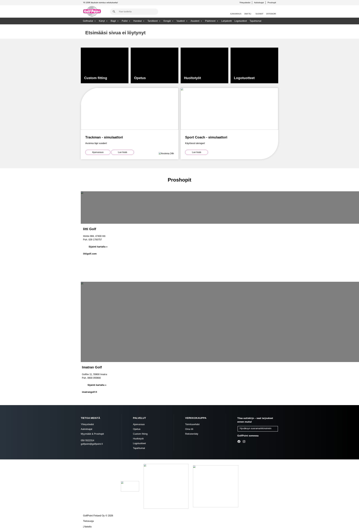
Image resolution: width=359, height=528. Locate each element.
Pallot (124, 21)
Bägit (113, 21)
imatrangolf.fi (89, 392)
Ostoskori (271, 14)
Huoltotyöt (138, 438)
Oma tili (247, 14)
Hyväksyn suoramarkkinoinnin (255, 428)
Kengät (167, 21)
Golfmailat (88, 21)
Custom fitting (140, 434)
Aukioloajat (259, 2)
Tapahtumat (255, 21)
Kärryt (102, 21)
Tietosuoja (88, 521)
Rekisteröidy (191, 434)
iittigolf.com (90, 253)
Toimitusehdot (192, 424)
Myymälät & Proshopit (92, 434)
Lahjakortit (226, 21)
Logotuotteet (240, 21)
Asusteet (195, 21)
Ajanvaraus (235, 14)
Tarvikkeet (153, 21)
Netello (88, 526)
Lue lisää (122, 152)
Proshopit (272, 2)
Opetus (137, 429)
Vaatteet (181, 21)
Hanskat (137, 21)
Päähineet (210, 21)
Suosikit (259, 14)
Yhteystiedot (244, 2)
